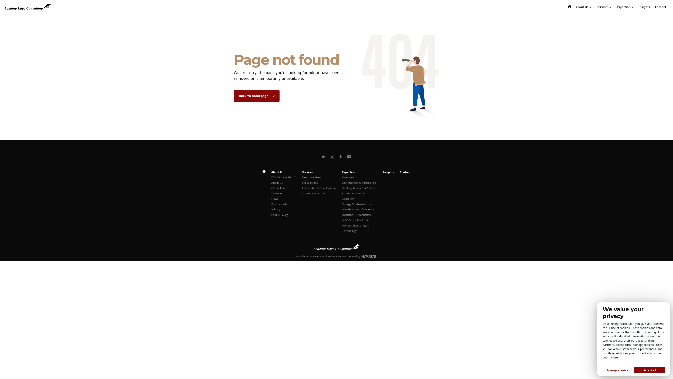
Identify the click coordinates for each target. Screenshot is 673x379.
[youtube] (349, 156)
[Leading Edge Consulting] (285, 7)
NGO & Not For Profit (355, 220)
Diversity (277, 193)
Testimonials (279, 204)
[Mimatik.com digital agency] (370, 256)
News (274, 198)
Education (348, 198)
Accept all (649, 370)
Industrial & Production (356, 215)
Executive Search (312, 177)
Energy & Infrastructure (357, 204)
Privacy (275, 209)
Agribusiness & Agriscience (359, 182)
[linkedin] (324, 156)
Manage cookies (617, 370)
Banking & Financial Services (360, 188)
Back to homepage (253, 96)
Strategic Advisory (313, 193)
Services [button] (603, 7)
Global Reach (279, 188)
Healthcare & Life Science (358, 209)
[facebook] (341, 156)
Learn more (610, 357)
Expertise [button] (624, 7)
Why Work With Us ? (284, 177)
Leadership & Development (319, 188)
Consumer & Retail (353, 193)
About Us (277, 182)
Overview (348, 177)
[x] (332, 156)
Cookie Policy (279, 215)
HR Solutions (310, 182)
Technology (349, 230)
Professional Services (355, 225)
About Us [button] (582, 7)
